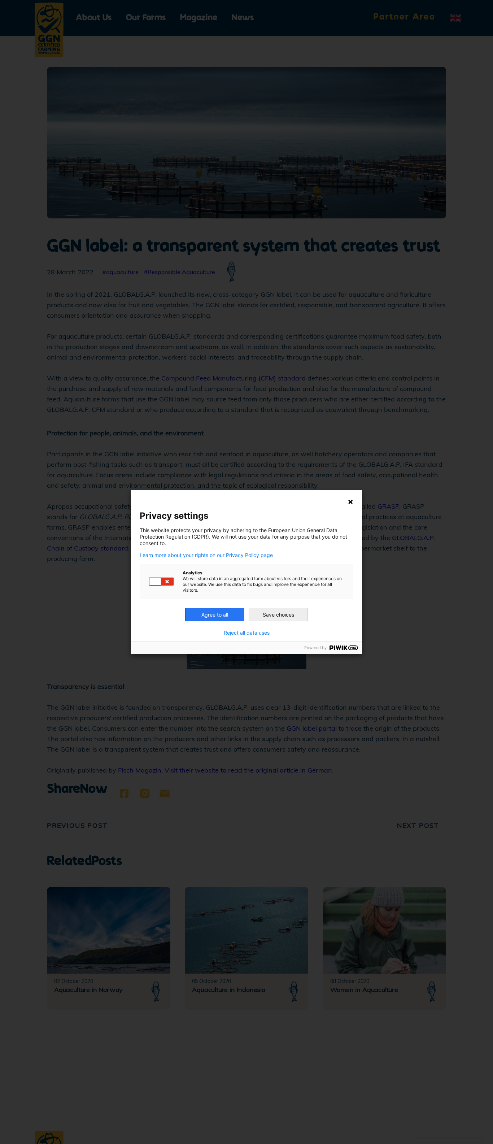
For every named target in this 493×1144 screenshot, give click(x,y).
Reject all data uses (247, 633)
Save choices (278, 615)
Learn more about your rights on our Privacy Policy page (206, 555)
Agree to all (214, 615)
